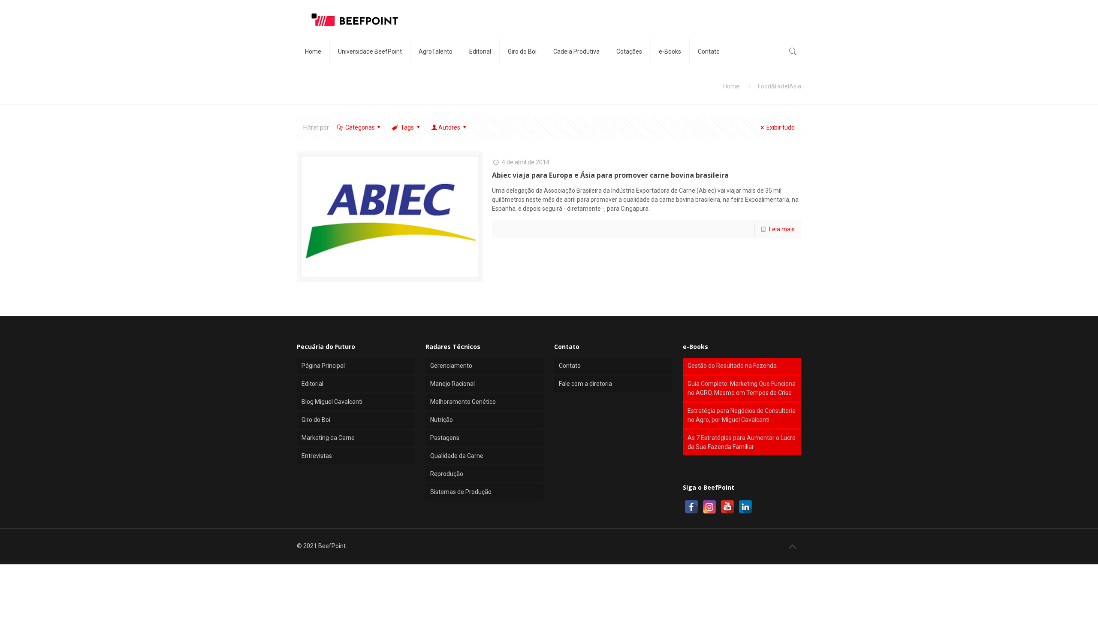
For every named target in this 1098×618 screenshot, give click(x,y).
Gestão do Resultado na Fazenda (732, 365)
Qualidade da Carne (456, 455)
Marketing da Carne (328, 437)
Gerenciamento (451, 365)
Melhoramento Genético (463, 401)
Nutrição (441, 419)
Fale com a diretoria (585, 383)
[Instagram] (709, 507)
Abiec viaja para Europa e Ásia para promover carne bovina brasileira (610, 175)
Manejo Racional (452, 383)
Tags (407, 127)
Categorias (360, 127)
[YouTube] (727, 507)
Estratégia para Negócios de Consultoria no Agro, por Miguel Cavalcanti (742, 415)
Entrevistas (317, 455)
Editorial (312, 383)
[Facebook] (691, 507)
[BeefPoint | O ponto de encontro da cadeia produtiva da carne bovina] (354, 19)
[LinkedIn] (745, 507)
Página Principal (323, 365)
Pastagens (444, 437)
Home (731, 86)
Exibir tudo (780, 127)
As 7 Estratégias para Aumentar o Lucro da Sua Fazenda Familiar (742, 442)
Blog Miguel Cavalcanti (332, 401)
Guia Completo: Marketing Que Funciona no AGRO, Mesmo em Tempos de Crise (742, 388)
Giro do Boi (316, 419)
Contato (570, 365)
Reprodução (446, 473)
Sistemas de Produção (461, 491)
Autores (449, 127)
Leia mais (782, 229)
